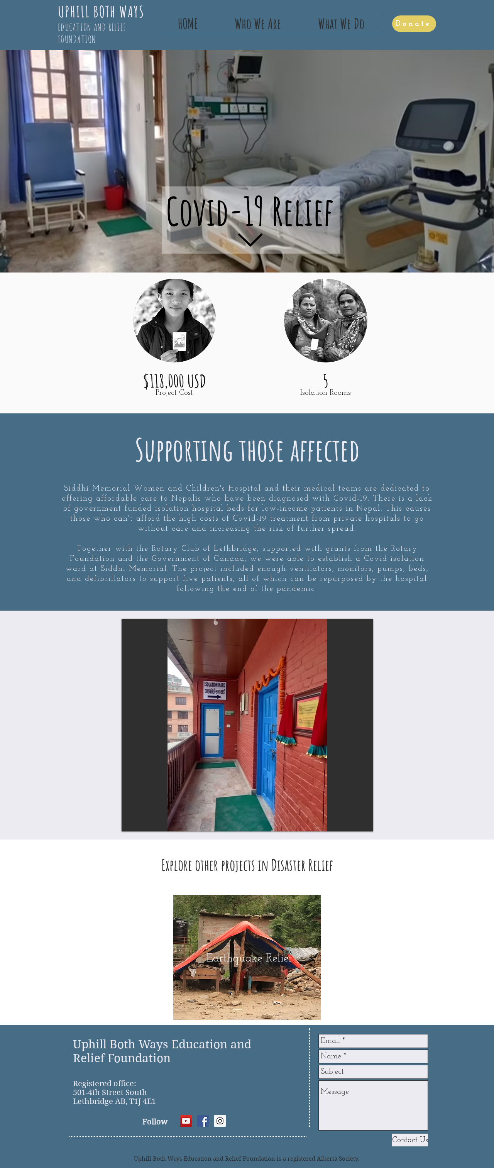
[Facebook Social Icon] (203, 1121)
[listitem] (247, 957)
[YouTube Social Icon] (186, 1121)
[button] (257, 23)
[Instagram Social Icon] (220, 1121)
